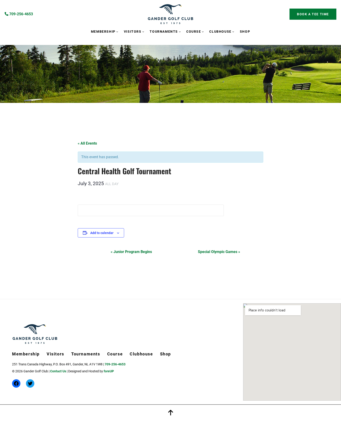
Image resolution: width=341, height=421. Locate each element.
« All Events (87, 143)
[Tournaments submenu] (180, 31)
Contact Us (58, 371)
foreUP (109, 371)
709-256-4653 (20, 14)
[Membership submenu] (117, 31)
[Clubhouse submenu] (233, 31)
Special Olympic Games (219, 252)
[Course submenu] (203, 31)
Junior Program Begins (131, 252)
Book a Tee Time (313, 14)
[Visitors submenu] (143, 31)
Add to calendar (101, 233)
